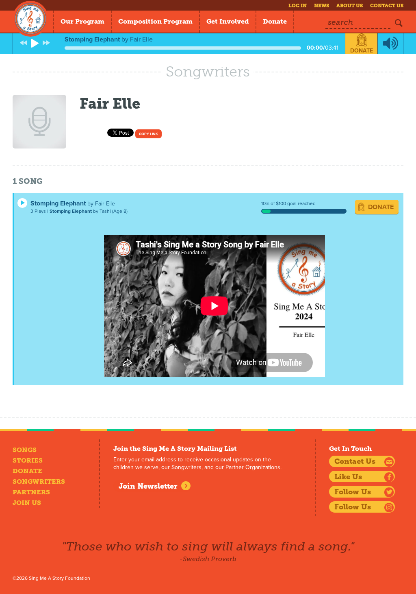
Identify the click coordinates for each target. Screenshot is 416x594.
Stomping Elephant (58, 203)
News (321, 6)
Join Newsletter (148, 486)
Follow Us (352, 491)
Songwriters (39, 481)
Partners (31, 492)
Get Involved (227, 21)
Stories (28, 460)
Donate (275, 21)
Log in (297, 6)
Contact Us (386, 6)
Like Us (348, 476)
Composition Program (155, 21)
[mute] (390, 43)
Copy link (148, 134)
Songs (25, 450)
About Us (349, 6)
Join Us (27, 503)
